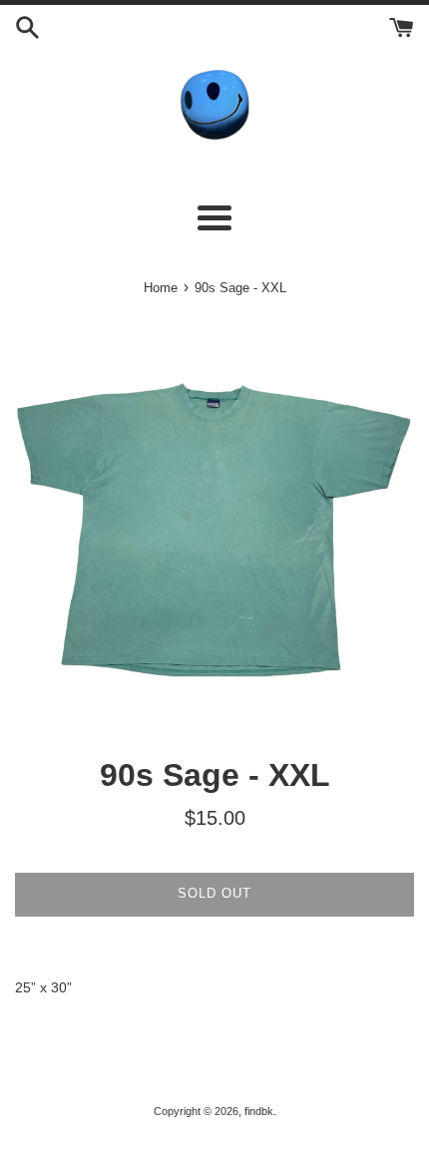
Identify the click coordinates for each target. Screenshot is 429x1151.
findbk (258, 1111)
